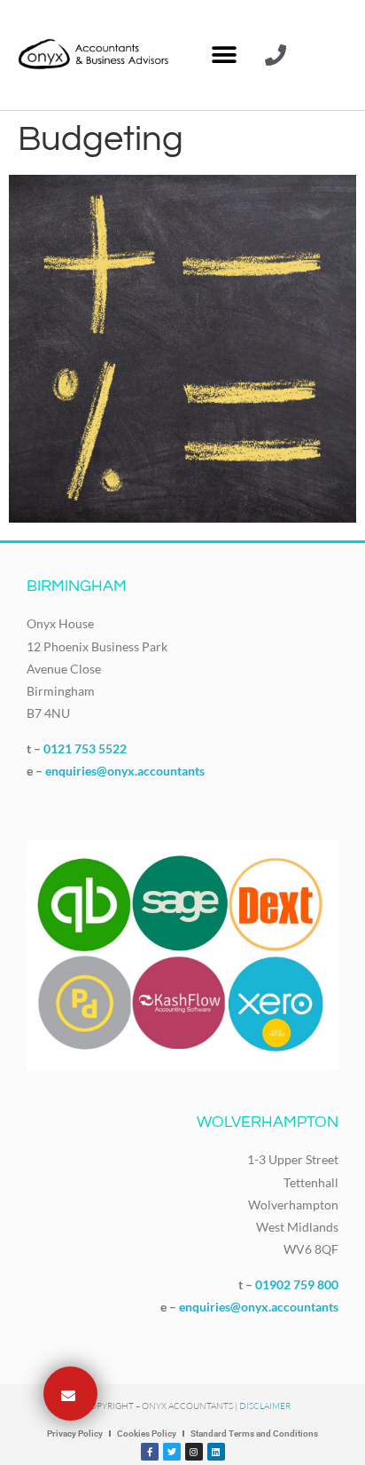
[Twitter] (172, 1452)
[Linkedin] (216, 1452)
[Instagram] (194, 1452)
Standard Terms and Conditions (254, 1433)
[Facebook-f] (150, 1452)
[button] (224, 55)
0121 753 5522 (85, 748)
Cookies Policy (146, 1433)
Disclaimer (265, 1406)
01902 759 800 (296, 1284)
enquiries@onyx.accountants (125, 770)
